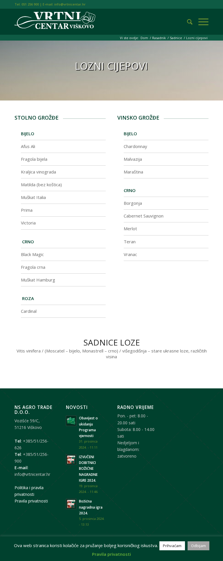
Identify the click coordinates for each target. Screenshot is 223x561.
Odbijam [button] (198, 545)
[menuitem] (187, 22)
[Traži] (187, 22)
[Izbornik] (200, 22)
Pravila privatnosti (31, 501)
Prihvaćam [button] (172, 545)
